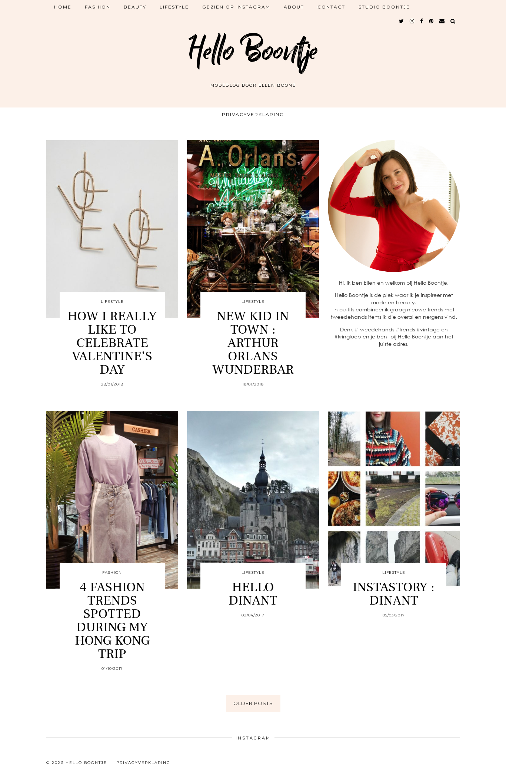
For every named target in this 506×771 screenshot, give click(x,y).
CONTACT (331, 7)
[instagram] (412, 21)
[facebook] (422, 21)
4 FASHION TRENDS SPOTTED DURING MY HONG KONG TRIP (112, 620)
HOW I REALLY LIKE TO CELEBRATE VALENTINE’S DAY (112, 343)
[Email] (442, 21)
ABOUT (294, 7)
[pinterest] (431, 21)
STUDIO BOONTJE (384, 7)
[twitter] (402, 21)
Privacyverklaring (253, 114)
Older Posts (253, 703)
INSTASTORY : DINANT (394, 594)
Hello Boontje (253, 51)
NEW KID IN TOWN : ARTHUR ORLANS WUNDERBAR (253, 343)
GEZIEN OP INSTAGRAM (236, 7)
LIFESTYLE (174, 7)
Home (62, 7)
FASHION (97, 7)
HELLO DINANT (253, 594)
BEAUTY (135, 7)
